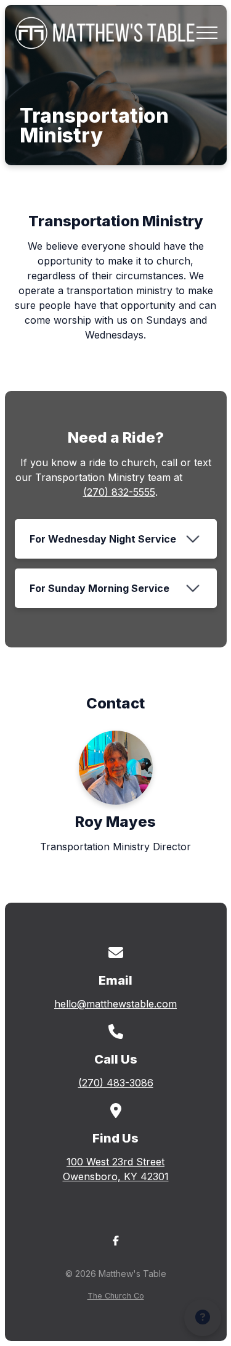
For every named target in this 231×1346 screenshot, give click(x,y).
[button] (207, 32)
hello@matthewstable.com (115, 1004)
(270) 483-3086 (115, 1083)
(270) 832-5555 (119, 492)
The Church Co (115, 1295)
